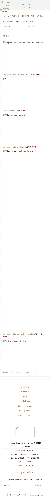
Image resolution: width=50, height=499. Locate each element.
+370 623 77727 (17, 5)
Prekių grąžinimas (25, 410)
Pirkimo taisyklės (25, 406)
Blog (25, 396)
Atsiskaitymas (25, 401)
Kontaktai (25, 391)
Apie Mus (25, 387)
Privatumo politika (25, 415)
